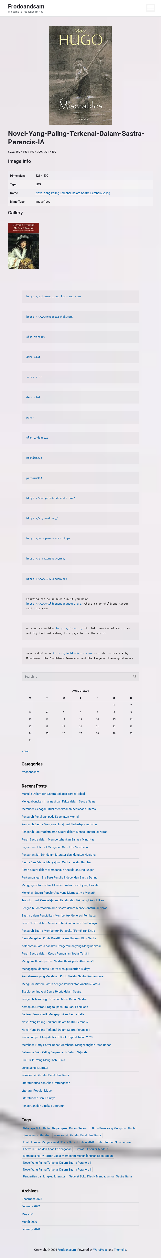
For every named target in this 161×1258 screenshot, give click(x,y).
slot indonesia (37, 437)
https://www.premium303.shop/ (48, 538)
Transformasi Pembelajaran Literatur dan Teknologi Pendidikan (63, 900)
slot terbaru (35, 336)
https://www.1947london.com (46, 578)
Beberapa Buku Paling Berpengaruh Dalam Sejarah (54, 1052)
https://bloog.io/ (69, 628)
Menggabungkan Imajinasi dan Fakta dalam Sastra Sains (58, 801)
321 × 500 (50, 151)
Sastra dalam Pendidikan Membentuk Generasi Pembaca (59, 915)
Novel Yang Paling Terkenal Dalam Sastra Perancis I (55, 1022)
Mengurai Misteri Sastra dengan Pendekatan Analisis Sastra (61, 984)
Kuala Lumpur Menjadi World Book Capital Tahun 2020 (57, 1037)
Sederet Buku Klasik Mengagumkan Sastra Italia (53, 1014)
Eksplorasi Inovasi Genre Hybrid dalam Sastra (51, 991)
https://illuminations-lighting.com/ (53, 296)
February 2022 (31, 1206)
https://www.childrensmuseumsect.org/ (54, 603)
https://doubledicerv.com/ (72, 653)
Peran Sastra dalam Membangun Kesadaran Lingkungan (58, 870)
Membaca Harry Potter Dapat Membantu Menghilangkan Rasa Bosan (66, 1045)
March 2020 (29, 1222)
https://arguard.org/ (42, 518)
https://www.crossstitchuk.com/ (50, 316)
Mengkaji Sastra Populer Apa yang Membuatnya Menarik (58, 892)
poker (30, 417)
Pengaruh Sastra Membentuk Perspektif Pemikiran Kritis (58, 930)
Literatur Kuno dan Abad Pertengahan (46, 1083)
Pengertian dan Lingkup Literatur (43, 1106)
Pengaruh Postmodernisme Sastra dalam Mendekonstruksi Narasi (65, 832)
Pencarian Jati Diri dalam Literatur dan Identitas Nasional (59, 854)
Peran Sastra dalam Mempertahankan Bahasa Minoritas (58, 839)
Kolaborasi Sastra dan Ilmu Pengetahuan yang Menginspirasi (61, 946)
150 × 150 (21, 151)
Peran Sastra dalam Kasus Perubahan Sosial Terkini (55, 953)
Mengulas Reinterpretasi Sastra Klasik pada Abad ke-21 (58, 961)
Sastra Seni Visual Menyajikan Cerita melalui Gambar (56, 862)
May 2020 (28, 1214)
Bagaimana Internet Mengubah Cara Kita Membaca (55, 847)
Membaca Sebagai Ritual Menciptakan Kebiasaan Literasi (59, 809)
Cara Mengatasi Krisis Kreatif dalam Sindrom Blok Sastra (59, 938)
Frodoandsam (67, 1250)
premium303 (34, 457)
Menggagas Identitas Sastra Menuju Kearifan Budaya (56, 969)
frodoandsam (30, 772)
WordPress (100, 1250)
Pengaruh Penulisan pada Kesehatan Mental (50, 816)
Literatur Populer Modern (38, 1090)
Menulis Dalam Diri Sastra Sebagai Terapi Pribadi (54, 794)
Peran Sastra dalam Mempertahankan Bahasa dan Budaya (59, 923)
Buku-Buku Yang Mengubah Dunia (43, 1060)
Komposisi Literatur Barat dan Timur (45, 1075)
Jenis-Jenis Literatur (35, 1068)
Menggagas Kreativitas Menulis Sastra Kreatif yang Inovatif (60, 885)
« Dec (25, 751)
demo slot (33, 356)
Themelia (120, 1250)
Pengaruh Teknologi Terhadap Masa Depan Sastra (54, 999)
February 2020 (31, 1229)
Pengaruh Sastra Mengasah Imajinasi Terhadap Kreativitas (60, 824)
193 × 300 (36, 151)
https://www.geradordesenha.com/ (50, 498)
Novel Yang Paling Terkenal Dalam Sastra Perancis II (56, 1030)
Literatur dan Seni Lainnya (38, 1098)
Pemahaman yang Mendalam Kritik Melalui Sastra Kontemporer (63, 976)
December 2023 (32, 1199)
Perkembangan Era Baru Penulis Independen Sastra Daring (59, 877)
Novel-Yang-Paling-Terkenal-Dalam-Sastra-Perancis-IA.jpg (73, 193)
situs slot (34, 377)
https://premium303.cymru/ (46, 558)
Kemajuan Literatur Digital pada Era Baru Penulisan (55, 1007)
